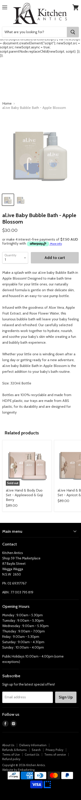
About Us (8, 745)
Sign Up (66, 697)
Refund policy (11, 759)
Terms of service (55, 754)
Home (7, 103)
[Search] (73, 32)
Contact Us (32, 754)
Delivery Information (33, 745)
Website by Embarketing (18, 770)
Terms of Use (11, 754)
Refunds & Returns (14, 750)
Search (36, 750)
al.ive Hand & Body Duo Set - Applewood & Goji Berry (24, 495)
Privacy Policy (54, 750)
